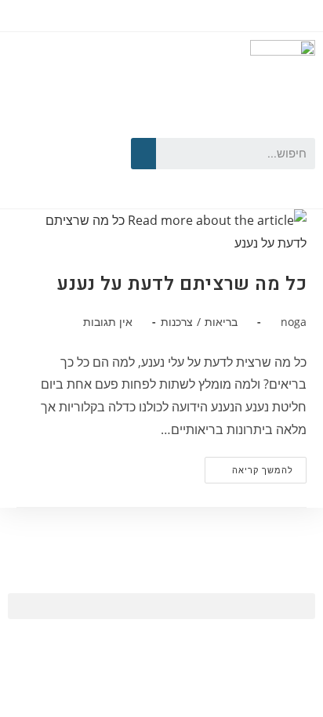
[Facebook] (83, 126)
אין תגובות (107, 321)
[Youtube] (39, 126)
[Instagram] (61, 174)
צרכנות (177, 321)
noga (294, 321)
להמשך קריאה (249, 466)
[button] (161, 606)
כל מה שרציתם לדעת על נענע (182, 284)
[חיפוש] (143, 153)
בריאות (221, 321)
